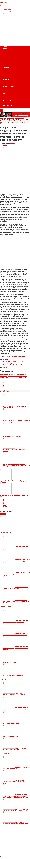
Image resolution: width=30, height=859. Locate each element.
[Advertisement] (15, 30)
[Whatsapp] (3, 387)
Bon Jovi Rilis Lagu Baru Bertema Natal (13, 364)
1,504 (4, 505)
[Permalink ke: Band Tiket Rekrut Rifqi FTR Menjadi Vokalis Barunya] (9, 448)
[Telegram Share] (3, 385)
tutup (2, 109)
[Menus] (0, 4)
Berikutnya (6, 506)
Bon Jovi (6, 356)
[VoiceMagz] (3, 2)
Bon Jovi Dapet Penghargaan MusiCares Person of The (12, 357)
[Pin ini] (3, 384)
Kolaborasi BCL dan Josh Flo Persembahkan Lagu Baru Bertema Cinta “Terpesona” (16, 435)
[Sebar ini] (3, 381)
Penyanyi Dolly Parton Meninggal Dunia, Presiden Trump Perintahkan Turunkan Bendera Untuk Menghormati (16, 465)
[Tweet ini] (3, 382)
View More (3, 514)
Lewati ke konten (5, 0)
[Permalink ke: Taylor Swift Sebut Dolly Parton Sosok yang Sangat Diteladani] (9, 404)
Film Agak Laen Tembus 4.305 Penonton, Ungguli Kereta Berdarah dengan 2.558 (13, 375)
